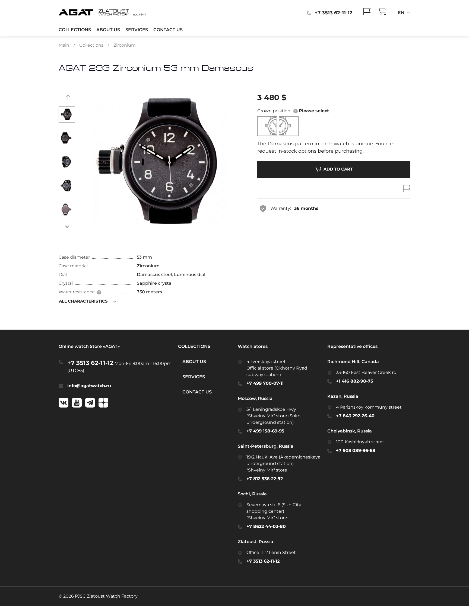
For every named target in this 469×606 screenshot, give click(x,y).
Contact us (168, 29)
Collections (75, 29)
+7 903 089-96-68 (355, 450)
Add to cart (337, 169)
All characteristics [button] (84, 301)
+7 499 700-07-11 (265, 383)
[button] (296, 110)
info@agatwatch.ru (89, 385)
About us (108, 29)
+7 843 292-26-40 (355, 415)
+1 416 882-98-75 (354, 381)
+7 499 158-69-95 (265, 431)
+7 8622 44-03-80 (266, 526)
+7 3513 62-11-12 (90, 363)
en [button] (401, 12)
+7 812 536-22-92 (264, 478)
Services (136, 29)
